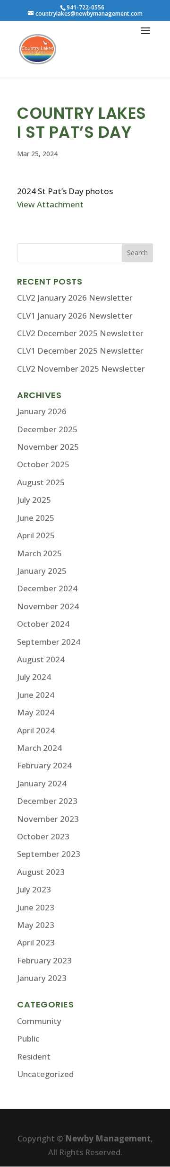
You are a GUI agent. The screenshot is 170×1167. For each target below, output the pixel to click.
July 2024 (34, 676)
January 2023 (42, 977)
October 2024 (43, 623)
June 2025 (35, 517)
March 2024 (39, 747)
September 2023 (48, 853)
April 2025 (36, 535)
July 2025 (34, 499)
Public (28, 1038)
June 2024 (35, 694)
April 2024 (36, 730)
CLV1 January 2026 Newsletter (75, 315)
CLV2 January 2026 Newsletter (75, 297)
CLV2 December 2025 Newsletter (80, 333)
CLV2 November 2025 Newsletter (81, 368)
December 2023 (47, 800)
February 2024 (44, 765)
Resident (34, 1056)
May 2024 (35, 712)
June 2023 (35, 907)
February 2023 (44, 960)
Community (39, 1021)
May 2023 (35, 924)
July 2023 (34, 889)
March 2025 (39, 553)
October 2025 (43, 464)
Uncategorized (45, 1074)
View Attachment (50, 204)
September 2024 (48, 641)
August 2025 (41, 482)
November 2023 (48, 818)
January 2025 (42, 570)
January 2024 (42, 783)
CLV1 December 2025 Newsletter (80, 350)
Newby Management (108, 1138)
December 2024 (47, 588)
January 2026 (42, 411)
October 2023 (43, 836)
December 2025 (47, 429)
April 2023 (36, 942)
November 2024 (48, 606)
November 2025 (48, 446)
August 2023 (41, 871)
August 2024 (41, 659)
